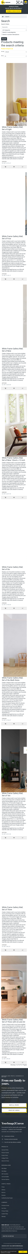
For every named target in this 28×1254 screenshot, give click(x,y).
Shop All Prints (14, 1105)
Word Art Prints (5, 1161)
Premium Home (5, 1205)
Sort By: (2, 51)
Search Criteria (5, 24)
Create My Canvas (14, 1110)
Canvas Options (5, 1179)
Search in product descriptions (10, 34)
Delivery (3, 1189)
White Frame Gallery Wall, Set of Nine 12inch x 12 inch (13, 459)
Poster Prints (5, 1155)
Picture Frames (5, 1152)
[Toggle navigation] (18, 2)
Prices (3, 1187)
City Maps (4, 1171)
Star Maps (4, 1168)
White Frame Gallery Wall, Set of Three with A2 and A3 (13, 1021)
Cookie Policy (5, 1213)
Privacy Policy (5, 1211)
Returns (3, 1192)
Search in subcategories (9, 32)
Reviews (4, 1195)
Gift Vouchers (5, 1174)
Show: (2, 55)
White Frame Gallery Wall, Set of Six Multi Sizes (12, 679)
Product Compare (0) (7, 48)
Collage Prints (5, 1158)
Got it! (23, 1251)
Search (7, 16)
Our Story (4, 1208)
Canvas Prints (5, 1150)
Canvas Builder (5, 1176)
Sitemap (4, 1216)
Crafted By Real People (7, 1198)
